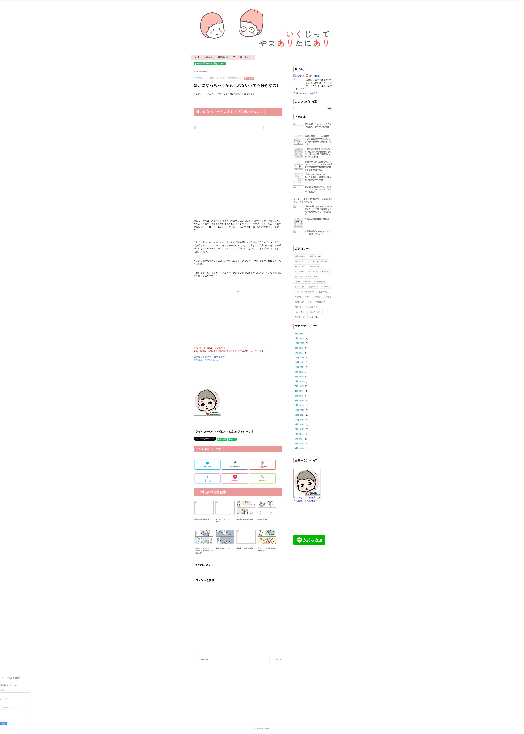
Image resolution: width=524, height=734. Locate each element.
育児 (307, 297)
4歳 (328, 297)
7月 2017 (299, 434)
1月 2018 (299, 405)
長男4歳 (300, 256)
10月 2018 (300, 367)
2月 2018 (299, 400)
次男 (298, 307)
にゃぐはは (314, 76)
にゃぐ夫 (299, 287)
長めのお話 (315, 312)
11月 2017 (300, 415)
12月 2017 (300, 410)
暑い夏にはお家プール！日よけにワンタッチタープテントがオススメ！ (318, 189)
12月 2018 (300, 357)
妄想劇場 (323, 292)
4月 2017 (299, 448)
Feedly (262, 480)
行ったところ (311, 307)
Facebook (235, 466)
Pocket (234, 480)
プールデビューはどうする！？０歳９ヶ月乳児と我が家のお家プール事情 (318, 177)
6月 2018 (299, 381)
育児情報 (313, 287)
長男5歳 (313, 271)
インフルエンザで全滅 (305, 292)
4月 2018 (299, 391)
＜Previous (203, 659)
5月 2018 (299, 386)
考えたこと (300, 312)
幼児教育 (320, 302)
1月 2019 (299, 353)
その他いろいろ (302, 282)
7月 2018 (299, 376)
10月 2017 (300, 419)
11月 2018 (300, 362)
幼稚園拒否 (300, 317)
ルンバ (314, 317)
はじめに (209, 57)
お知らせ (299, 302)
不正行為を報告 (11, 677)
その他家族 (319, 282)
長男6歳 (326, 287)
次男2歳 (299, 271)
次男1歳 (314, 266)
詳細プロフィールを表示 (305, 93)
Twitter (207, 466)
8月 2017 (299, 429)
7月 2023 (299, 333)
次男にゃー (315, 256)
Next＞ (278, 659)
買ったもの (311, 277)
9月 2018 (299, 372)
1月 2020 (299, 338)
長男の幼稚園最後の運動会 (317, 219)
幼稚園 (318, 297)
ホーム (197, 57)
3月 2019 (299, 348)
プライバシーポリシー (242, 57)
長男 (298, 277)
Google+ (262, 466)
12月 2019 (300, 343)
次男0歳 (326, 271)
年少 (298, 297)
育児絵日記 (223, 57)
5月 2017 (299, 443)
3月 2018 (299, 396)
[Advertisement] (238, 315)
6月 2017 (299, 439)
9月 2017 (299, 424)
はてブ (207, 478)
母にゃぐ (300, 266)
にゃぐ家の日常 (319, 261)
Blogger (267, 728)
